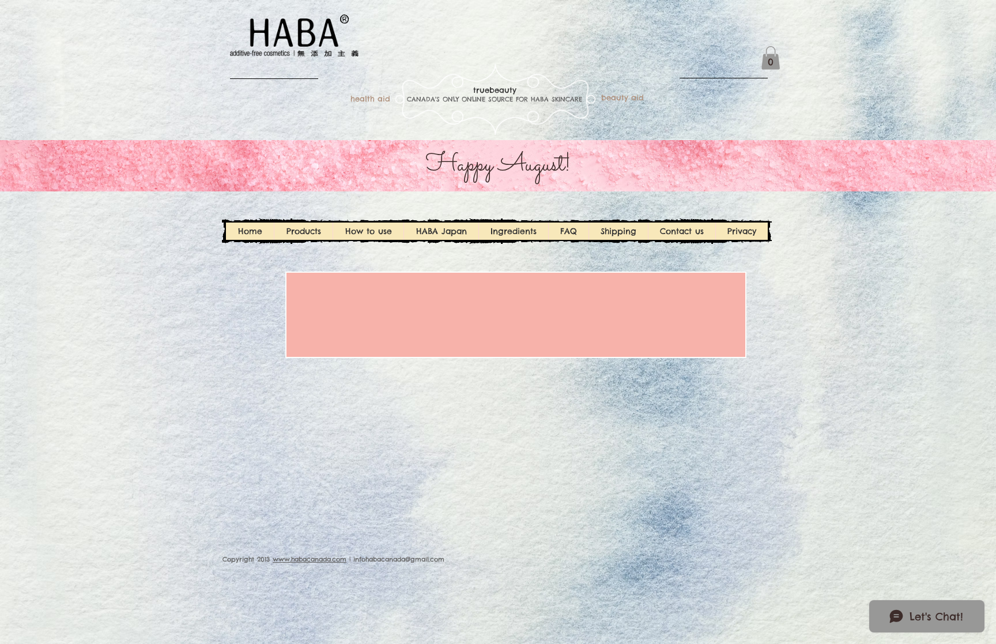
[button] (770, 58)
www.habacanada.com (309, 559)
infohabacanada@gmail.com (398, 559)
